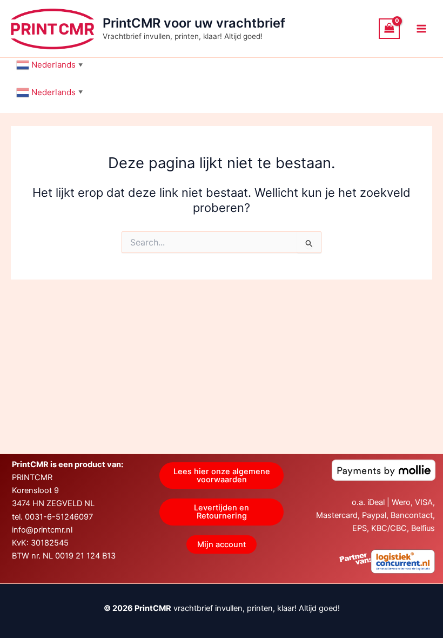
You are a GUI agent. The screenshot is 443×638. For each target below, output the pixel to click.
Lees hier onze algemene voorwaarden (221, 475)
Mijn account (221, 544)
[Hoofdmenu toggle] (421, 28)
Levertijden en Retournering (221, 512)
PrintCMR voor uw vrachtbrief (194, 23)
